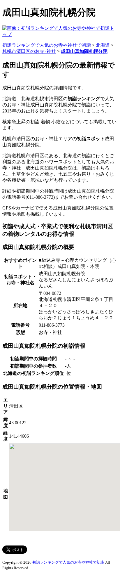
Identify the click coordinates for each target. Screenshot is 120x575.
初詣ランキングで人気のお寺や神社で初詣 (46, 45)
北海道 (103, 45)
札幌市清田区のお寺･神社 (29, 51)
